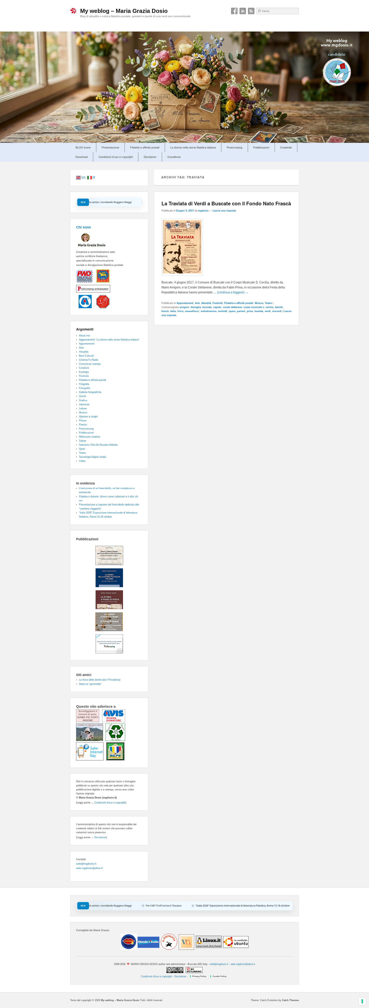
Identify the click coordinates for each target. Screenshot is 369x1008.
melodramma (208, 311)
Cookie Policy (220, 976)
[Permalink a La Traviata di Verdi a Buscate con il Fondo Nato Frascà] (182, 277)
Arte (197, 303)
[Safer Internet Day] (91, 759)
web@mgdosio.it (86, 863)
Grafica (83, 400)
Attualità (206, 303)
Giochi (82, 396)
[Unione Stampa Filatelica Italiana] (101, 282)
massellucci (192, 311)
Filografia (84, 384)
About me (84, 335)
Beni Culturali (86, 355)
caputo (217, 307)
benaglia (196, 307)
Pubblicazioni (261, 147)
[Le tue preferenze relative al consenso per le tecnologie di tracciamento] (362, 1001)
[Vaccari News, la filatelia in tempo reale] (186, 948)
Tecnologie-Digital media (92, 456)
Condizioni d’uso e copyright (116, 156)
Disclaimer (150, 156)
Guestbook (174, 156)
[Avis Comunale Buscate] (113, 721)
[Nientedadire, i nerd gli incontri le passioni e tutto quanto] (129, 948)
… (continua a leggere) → (230, 292)
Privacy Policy (199, 976)
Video (82, 460)
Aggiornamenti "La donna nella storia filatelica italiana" (109, 339)
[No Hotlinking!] (194, 972)
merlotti (222, 311)
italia (173, 311)
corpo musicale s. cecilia (258, 307)
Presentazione (110, 147)
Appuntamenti (185, 303)
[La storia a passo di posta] (109, 608)
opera (232, 311)
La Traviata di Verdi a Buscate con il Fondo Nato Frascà (226, 203)
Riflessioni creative (89, 436)
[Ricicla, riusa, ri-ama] (115, 740)
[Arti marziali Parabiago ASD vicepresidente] (101, 307)
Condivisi (84, 367)
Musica (259, 303)
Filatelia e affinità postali (144, 147)
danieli (279, 307)
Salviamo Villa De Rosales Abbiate (98, 444)
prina (250, 311)
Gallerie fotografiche (90, 392)
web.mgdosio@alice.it (89, 868)
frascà (165, 311)
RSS (251, 11)
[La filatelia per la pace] (115, 759)
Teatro (268, 303)
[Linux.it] (209, 948)
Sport (82, 448)
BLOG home (83, 147)
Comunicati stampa (90, 363)
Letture (83, 408)
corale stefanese (232, 307)
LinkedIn (242, 11)
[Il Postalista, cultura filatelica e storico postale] (168, 948)
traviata (258, 311)
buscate (207, 307)
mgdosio (203, 210)
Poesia (83, 424)
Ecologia (84, 371)
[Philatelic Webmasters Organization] (84, 282)
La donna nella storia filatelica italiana (193, 147)
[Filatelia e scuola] (148, 948)
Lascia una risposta (224, 210)
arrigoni (184, 307)
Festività (218, 303)
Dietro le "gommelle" (90, 684)
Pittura (82, 420)
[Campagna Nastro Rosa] (89, 721)
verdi (268, 311)
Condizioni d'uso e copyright (109, 802)
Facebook (234, 11)
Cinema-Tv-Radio (88, 359)
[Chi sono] (98, 247)
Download (82, 156)
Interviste (84, 404)
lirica (180, 311)
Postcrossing (234, 147)
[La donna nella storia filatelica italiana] (109, 586)
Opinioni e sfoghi (88, 416)
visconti (277, 311)
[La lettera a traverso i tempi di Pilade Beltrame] (109, 630)
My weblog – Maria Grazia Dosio (124, 11)
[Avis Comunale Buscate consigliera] (84, 307)
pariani (241, 311)
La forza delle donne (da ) (99, 679)
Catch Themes (290, 1000)
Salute (82, 440)
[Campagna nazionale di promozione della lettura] (91, 740)
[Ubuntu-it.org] (235, 948)
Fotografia (84, 388)
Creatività (286, 147)
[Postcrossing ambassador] (93, 292)
